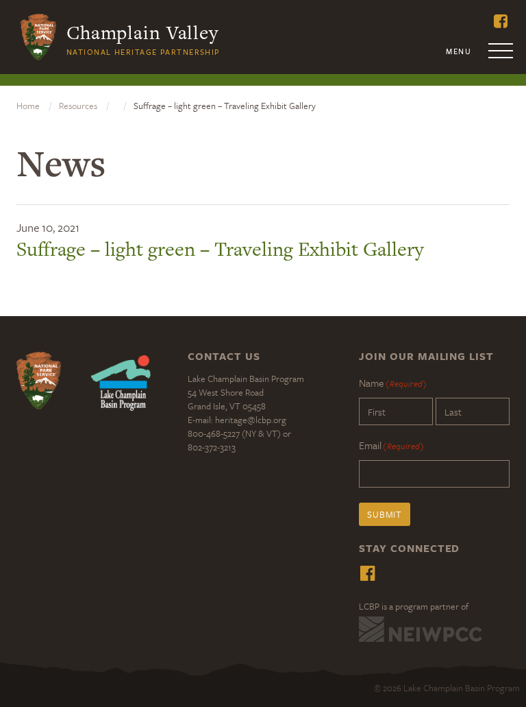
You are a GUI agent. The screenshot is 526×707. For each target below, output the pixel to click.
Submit (384, 514)
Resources (78, 105)
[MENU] (501, 54)
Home (28, 105)
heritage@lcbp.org (250, 420)
